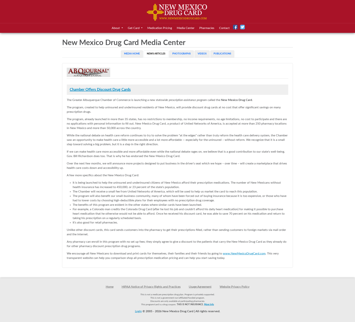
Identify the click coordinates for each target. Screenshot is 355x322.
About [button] (116, 28)
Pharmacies (206, 28)
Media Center (186, 28)
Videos (202, 54)
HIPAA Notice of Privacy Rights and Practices (151, 286)
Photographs (181, 54)
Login (138, 311)
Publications (222, 54)
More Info (209, 304)
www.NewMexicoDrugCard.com (244, 253)
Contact (224, 28)
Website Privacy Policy (234, 286)
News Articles (156, 54)
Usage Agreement (200, 286)
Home (110, 286)
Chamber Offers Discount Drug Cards (100, 90)
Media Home (132, 54)
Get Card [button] (134, 28)
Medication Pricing (159, 28)
